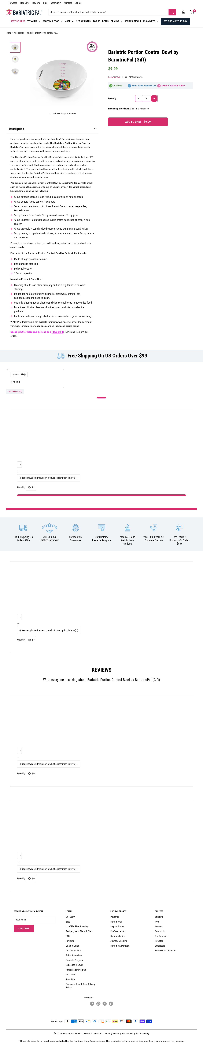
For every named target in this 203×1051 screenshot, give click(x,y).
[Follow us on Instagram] (98, 1003)
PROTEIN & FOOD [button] (51, 21)
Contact (68, 2)
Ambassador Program (76, 969)
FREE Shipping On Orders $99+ (23, 538)
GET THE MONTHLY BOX (175, 21)
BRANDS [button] (115, 21)
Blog (45, 2)
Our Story (70, 916)
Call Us (78, 2)
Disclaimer (127, 1033)
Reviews (36, 2)
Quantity (21, 487)
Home (8, 33)
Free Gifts (24, 2)
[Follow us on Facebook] (92, 1003)
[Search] (172, 12)
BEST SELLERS (18, 21)
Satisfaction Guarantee (75, 538)
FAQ (68, 936)
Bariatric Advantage (119, 945)
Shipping (159, 916)
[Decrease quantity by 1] (138, 98)
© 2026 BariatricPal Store (67, 1033)
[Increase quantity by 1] (154, 98)
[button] (183, 12)
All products (19, 33)
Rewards (13, 2)
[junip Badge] (101, 1009)
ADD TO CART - (138, 122)
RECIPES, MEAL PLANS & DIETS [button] (140, 21)
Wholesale (160, 945)
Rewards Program (74, 960)
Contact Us (160, 931)
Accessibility (142, 1033)
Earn (173, 86)
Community (56, 2)
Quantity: (112, 98)
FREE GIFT (57, 331)
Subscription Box (74, 955)
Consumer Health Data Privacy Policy (80, 986)
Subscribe (26, 928)
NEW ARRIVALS (83, 21)
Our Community (73, 950)
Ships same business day (144, 86)
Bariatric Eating (117, 936)
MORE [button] (67, 21)
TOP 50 (96, 21)
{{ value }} (15, 381)
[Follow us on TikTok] (111, 1003)
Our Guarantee (162, 936)
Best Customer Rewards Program (101, 538)
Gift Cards (70, 974)
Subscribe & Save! (74, 965)
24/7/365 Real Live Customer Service (153, 538)
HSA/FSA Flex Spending (77, 926)
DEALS (105, 21)
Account (159, 926)
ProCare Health (117, 931)
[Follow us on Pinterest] (105, 1003)
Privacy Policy (112, 1033)
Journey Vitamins (118, 940)
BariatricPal (114, 77)
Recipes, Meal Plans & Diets (79, 931)
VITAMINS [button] (32, 21)
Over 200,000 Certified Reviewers (49, 538)
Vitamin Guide (72, 945)
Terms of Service (93, 1033)
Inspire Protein (117, 926)
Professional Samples (165, 950)
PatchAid (114, 916)
